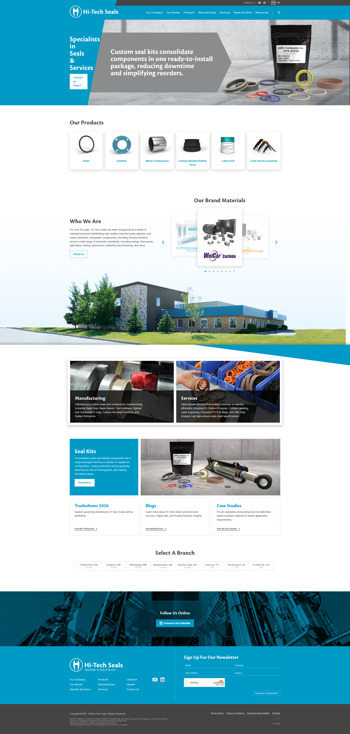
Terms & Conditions (235, 713)
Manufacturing (106, 684)
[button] (205, 271)
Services (103, 689)
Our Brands (76, 684)
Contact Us (132, 689)
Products (103, 679)
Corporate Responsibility (258, 713)
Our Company (77, 679)
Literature (131, 679)
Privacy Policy (217, 713)
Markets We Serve (80, 689)
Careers (130, 684)
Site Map (276, 713)
